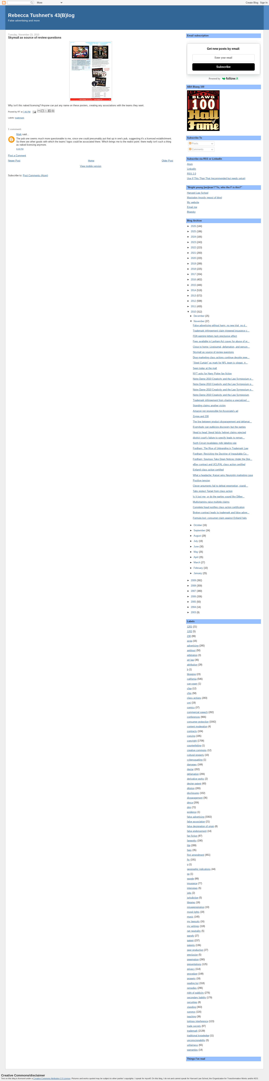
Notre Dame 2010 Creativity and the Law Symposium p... (223, 378)
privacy (191, 969)
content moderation (197, 726)
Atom (190, 164)
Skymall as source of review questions (213, 352)
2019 (194, 263)
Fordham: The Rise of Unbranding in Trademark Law (220, 448)
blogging (191, 674)
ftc (188, 859)
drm (189, 807)
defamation (193, 774)
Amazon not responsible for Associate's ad (215, 411)
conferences (193, 717)
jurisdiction (192, 897)
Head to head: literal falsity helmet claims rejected (219, 432)
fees (189, 850)
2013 (194, 295)
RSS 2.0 (191, 173)
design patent (194, 783)
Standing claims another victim (209, 405)
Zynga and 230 (201, 416)
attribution (192, 664)
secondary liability (196, 997)
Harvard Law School (197, 192)
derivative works (195, 778)
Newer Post (14, 160)
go (188, 874)
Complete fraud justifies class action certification (218, 507)
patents (191, 945)
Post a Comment (17, 155)
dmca (190, 802)
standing (191, 1007)
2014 (194, 290)
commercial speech (197, 712)
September (200, 530)
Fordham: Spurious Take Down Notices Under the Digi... (222, 459)
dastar (190, 769)
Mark (19, 134)
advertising (193, 645)
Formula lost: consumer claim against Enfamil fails (220, 518)
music (190, 916)
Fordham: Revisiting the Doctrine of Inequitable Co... (221, 453)
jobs (189, 893)
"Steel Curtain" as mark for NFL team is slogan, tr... (220, 362)
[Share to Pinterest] (53, 111)
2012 (194, 301)
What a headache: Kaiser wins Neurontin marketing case (223, 475)
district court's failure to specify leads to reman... (219, 437)
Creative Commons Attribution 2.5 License (51, 1078)
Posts (194, 143)
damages (192, 764)
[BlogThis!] (42, 111)
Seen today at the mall (205, 368)
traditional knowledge (198, 1035)
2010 (194, 311)
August (198, 535)
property (191, 978)
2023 (194, 242)
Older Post (167, 160)
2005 (194, 601)
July (196, 541)
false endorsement (197, 831)
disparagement (195, 797)
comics (191, 707)
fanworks (192, 840)
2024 (194, 236)
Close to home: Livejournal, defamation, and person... (221, 346)
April (196, 557)
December (199, 316)
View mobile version (90, 166)
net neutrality (194, 931)
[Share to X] (46, 111)
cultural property (195, 755)
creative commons (197, 750)
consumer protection (198, 721)
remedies (192, 988)
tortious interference (197, 1021)
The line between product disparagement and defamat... (222, 421)
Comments (197, 149)
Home (91, 160)
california (192, 679)
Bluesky (191, 211)
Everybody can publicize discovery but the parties (219, 427)
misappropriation (195, 907)
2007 (194, 591)
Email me (192, 207)
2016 (194, 279)
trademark (19, 118)
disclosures (193, 793)
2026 (194, 226)
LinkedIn (191, 169)
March (197, 562)
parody (190, 935)
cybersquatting (195, 759)
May (196, 551)
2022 (194, 247)
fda (188, 845)
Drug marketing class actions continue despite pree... (221, 357)
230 (189, 636)
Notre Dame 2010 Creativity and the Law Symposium (221, 395)
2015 (194, 285)
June (196, 546)
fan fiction (192, 835)
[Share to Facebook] (49, 111)
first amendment (195, 854)
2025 (194, 231)
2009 (194, 580)
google (190, 878)
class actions (194, 698)
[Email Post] (34, 112)
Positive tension (201, 480)
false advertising (195, 816)
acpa (189, 641)
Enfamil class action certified (208, 469)
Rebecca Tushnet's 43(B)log (41, 15)
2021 (194, 252)
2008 (194, 585)
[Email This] (39, 111)
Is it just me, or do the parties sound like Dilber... (218, 496)
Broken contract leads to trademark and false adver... (221, 512)
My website (193, 202)
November (199, 321)
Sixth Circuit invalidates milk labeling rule (214, 443)
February (199, 568)
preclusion (192, 954)
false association (196, 821)
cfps (189, 693)
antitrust (191, 650)
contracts (192, 731)
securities (192, 1002)
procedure (192, 973)
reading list (193, 983)
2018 (194, 269)
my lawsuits (193, 921)
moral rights (193, 912)
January (198, 573)
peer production (195, 950)
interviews (192, 888)
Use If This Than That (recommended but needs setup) (216, 178)
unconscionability (196, 1040)
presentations (194, 964)
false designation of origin (200, 826)
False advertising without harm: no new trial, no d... (220, 325)
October (198, 525)
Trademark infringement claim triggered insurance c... (221, 330)
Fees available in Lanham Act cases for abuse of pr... (221, 341)
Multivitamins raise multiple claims (211, 502)
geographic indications (199, 869)
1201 (189, 626)
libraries (191, 902)
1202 (189, 631)
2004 (194, 607)
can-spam (192, 683)
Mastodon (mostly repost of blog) (204, 197)
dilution (191, 788)
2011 (194, 306)
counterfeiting (194, 745)
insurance (192, 883)
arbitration (192, 655)
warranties (192, 1049)
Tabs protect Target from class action (212, 491)
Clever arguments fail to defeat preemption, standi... (220, 485)
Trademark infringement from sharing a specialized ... (221, 400)
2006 (194, 596)
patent (190, 940)
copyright (192, 740)
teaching (191, 1016)
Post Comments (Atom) (35, 175)
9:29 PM (19, 149)
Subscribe (223, 66)
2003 (194, 612)
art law (190, 660)
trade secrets (194, 1026)
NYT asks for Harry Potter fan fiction (212, 373)
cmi (189, 702)
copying (191, 736)
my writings (193, 926)
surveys (191, 1011)
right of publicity (195, 992)
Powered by (214, 78)
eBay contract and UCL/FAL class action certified (219, 464)
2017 (194, 274)
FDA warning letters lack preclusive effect (215, 336)
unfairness (192, 1045)
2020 (194, 258)
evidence (192, 812)
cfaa (189, 688)
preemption (193, 959)
